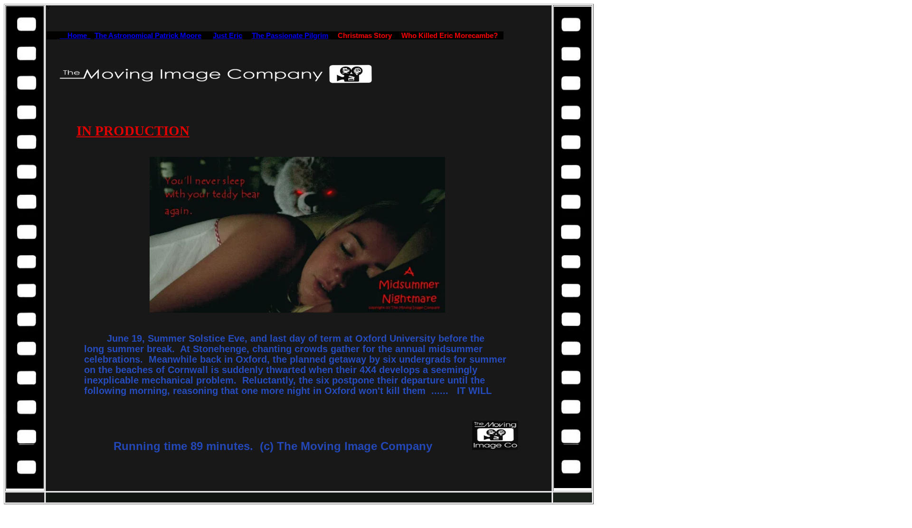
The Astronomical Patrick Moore (148, 35)
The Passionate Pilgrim (290, 35)
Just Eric (227, 35)
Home (75, 35)
